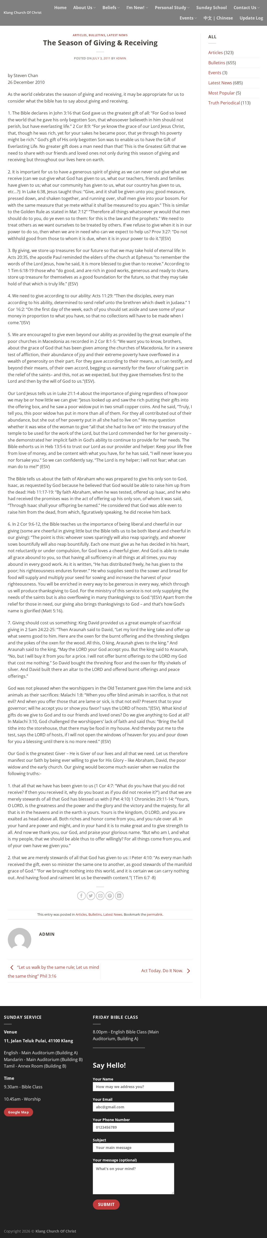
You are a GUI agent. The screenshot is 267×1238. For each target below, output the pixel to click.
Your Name (103, 1079)
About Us (82, 7)
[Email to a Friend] (100, 895)
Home (60, 7)
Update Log (251, 18)
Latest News (117, 35)
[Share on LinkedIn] (119, 895)
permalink (154, 914)
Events (186, 18)
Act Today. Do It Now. (162, 971)
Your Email (102, 1099)
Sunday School (211, 7)
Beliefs (109, 7)
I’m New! (135, 7)
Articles (80, 35)
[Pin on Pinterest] (109, 895)
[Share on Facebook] (81, 895)
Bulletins (97, 35)
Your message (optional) (115, 1160)
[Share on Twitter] (91, 895)
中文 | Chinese (218, 18)
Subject (99, 1140)
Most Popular (221, 93)
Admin (121, 58)
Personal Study (170, 7)
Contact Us (245, 7)
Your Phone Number (111, 1119)
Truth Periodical (224, 103)
